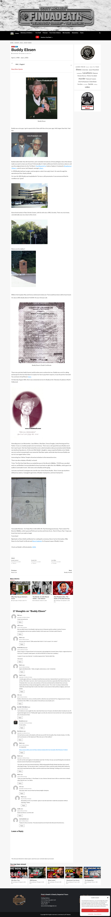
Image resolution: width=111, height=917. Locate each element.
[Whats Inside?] (55, 872)
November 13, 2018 (24, 53)
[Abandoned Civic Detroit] (73, 872)
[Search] (100, 33)
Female (91, 876)
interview (85, 70)
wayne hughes (15, 600)
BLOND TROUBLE (22, 707)
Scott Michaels (15, 53)
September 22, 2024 (66, 600)
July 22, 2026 (58, 882)
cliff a (18, 625)
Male (16, 46)
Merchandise (66, 32)
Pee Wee (80, 84)
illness (79, 69)
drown (91, 67)
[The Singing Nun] (92, 872)
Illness (13, 46)
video (87, 87)
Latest (21, 876)
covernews (60, 914)
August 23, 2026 (23, 882)
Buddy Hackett (14, 560)
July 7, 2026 (95, 882)
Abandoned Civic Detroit (72, 880)
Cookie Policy (90, 914)
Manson (95, 73)
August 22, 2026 (41, 882)
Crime (13, 876)
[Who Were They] (18, 872)
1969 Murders (33, 880)
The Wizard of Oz (41, 166)
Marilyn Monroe (82, 76)
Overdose (93, 82)
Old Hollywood (83, 81)
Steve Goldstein (37, 541)
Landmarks (79, 73)
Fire (94, 67)
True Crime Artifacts (55, 32)
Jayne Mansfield (94, 70)
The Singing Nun (89, 880)
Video (58, 876)
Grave (97, 67)
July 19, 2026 (77, 882)
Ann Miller (53, 560)
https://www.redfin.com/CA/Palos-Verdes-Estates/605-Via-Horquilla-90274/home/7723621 (43, 749)
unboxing (95, 84)
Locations (87, 73)
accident (78, 67)
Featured (17, 876)
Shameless (75, 32)
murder (82, 78)
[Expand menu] (33, 32)
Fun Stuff (38, 32)
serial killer (85, 84)
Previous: (14, 571)
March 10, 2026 (44, 600)
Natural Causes (91, 79)
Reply (20, 622)
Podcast (45, 32)
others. (41, 168)
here (29, 377)
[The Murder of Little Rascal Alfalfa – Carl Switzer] (41, 588)
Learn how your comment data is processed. (42, 858)
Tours (81, 32)
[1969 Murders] (37, 872)
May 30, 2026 (22, 600)
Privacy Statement (97, 914)
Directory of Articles (26, 32)
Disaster (87, 66)
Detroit (83, 67)
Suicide (90, 84)
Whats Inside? (52, 880)
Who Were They (15, 880)
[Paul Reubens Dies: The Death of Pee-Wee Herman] (63, 588)
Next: (68, 571)
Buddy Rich (34, 560)
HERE (34, 547)
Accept (95, 910)
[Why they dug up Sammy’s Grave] (20, 588)
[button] (108, 897)
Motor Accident (92, 76)
